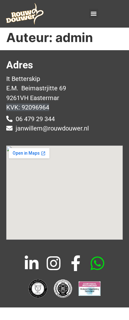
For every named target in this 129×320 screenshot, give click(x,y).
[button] (93, 13)
